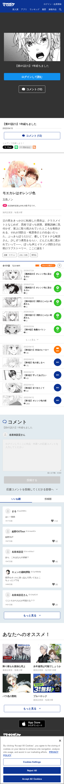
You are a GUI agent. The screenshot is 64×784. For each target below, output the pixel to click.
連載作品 (52, 9)
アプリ (24, 9)
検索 (60, 9)
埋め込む (27, 147)
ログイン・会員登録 (52, 3)
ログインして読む (32, 77)
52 (56, 541)
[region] (32, 760)
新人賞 (15, 9)
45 (56, 561)
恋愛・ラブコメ (9, 255)
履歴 (44, 9)
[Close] (60, 740)
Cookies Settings (32, 761)
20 (56, 604)
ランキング (34, 9)
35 (56, 584)
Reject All (32, 770)
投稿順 (48, 498)
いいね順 (16, 498)
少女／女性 (23, 255)
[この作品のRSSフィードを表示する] (34, 147)
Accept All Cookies (32, 778)
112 (56, 521)
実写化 (34, 255)
